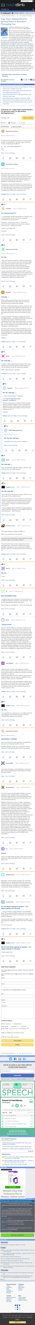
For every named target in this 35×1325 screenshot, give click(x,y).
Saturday (4, 1242)
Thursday (4, 1270)
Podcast (8, 1290)
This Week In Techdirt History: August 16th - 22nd (13, 1244)
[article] (10, 1218)
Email (2, 983)
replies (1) (7, 415)
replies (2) (6, 194)
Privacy (20, 1290)
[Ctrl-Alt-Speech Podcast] (17, 1089)
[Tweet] (29, 79)
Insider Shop (21, 1298)
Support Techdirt (22, 1300)
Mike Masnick (27, 28)
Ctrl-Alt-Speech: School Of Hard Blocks (11, 1256)
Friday (3, 1247)
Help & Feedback (11, 1297)
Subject (3, 1000)
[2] (3, 204)
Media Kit (8, 1298)
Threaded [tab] (13, 122)
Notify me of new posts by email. (10, 1037)
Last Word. (24, 1026)
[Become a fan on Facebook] (15, 1059)
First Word (13, 1026)
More (2, 1279)
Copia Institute (22, 1297)
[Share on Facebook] (31, 79)
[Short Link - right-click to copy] (22, 79)
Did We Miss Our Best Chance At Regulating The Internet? (16, 1148)
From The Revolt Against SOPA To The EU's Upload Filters (16, 1146)
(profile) (12, 487)
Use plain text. (17, 1023)
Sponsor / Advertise (9, 1300)
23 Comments (5, 79)
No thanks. (6, 1028)
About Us (20, 1286)
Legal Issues (5, 37)
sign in (17, 1028)
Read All (31, 1151)
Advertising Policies (21, 1288)
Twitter (8, 1286)
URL (2, 993)
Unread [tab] (23, 122)
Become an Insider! (17, 1235)
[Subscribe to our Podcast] (24, 1059)
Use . (7, 1023)
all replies (16, 126)
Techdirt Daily (16, 989)
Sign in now (18, 974)
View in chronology (10, 153)
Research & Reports (9, 1292)
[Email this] (24, 79)
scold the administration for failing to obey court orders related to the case (17, 44)
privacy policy (21, 1079)
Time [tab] (4, 122)
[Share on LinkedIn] (33, 79)
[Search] (34, 1)
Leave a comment (28, 118)
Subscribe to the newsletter (14, 989)
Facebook (9, 1287)
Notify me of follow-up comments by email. (12, 1032)
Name (2, 977)
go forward (13, 39)
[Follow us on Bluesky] (10, 1059)
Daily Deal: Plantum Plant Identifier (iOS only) (15, 1164)
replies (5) (6, 341)
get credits (12, 1028)
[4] (6, 426)
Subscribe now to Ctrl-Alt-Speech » (17, 1134)
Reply (2, 153)
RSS (8, 118)
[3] (4, 383)
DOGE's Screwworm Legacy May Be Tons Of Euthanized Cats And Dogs (18, 1272)
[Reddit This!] (26, 79)
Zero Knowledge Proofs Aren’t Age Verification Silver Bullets (15, 1258)
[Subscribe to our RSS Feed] (20, 1059)
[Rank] (3, 1157)
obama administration (14, 74)
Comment (4, 1006)
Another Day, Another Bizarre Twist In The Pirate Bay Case (15, 15)
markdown (8, 1023)
